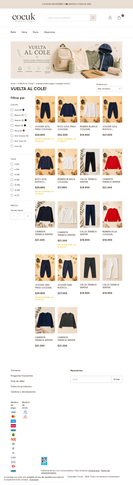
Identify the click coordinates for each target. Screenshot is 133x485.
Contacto (15, 370)
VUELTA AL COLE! (26, 83)
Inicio (13, 83)
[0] (119, 17)
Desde (14, 210)
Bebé (13, 32)
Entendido (34, 480)
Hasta (20, 210)
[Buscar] (93, 17)
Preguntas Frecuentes (22, 375)
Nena (24, 32)
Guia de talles (17, 381)
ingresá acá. (94, 470)
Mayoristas (49, 32)
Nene (35, 32)
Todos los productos (21, 386)
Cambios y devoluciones (23, 391)
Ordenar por (101, 84)
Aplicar (27, 216)
